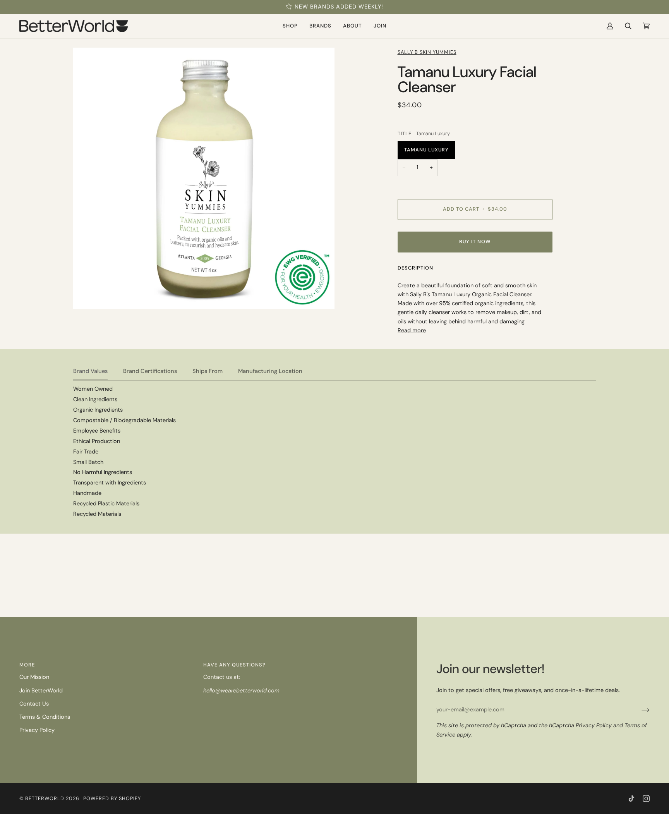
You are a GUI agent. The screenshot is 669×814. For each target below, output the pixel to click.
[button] (290, 26)
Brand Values (90, 371)
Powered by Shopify (112, 798)
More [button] (27, 664)
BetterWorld (44, 798)
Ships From (207, 371)
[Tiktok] (631, 798)
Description (415, 267)
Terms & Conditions (44, 717)
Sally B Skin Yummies (427, 52)
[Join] (639, 710)
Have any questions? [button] (234, 664)
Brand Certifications (150, 371)
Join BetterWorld (41, 690)
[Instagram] (646, 798)
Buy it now (475, 241)
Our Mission (34, 677)
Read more (412, 330)
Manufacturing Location (270, 371)
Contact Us (34, 704)
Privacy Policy (594, 725)
